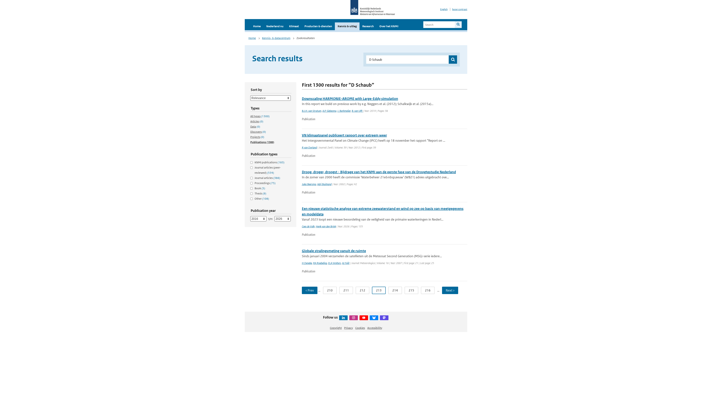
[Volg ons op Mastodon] (384, 318)
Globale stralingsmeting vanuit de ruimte (334, 251)
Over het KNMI (388, 26)
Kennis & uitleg (347, 26)
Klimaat (294, 26)
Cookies (360, 328)
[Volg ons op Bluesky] (374, 318)
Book (260, 188)
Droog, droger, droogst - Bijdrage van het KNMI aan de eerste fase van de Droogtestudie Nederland (379, 172)
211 (346, 290)
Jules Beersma (309, 184)
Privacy (348, 328)
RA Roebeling (320, 263)
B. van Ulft (357, 111)
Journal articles (267, 178)
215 (411, 290)
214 (395, 290)
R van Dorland (309, 147)
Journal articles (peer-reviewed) (268, 170)
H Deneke (307, 263)
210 (330, 290)
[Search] (458, 24)
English (444, 9)
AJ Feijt (346, 263)
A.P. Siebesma (329, 111)
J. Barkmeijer (344, 111)
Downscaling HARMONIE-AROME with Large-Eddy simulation (350, 98)
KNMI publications (269, 162)
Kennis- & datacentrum (276, 38)
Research (368, 26)
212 (362, 290)
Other (262, 198)
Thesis (260, 193)
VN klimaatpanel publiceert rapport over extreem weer (344, 135)
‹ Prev (310, 290)
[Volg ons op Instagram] (354, 318)
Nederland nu (275, 26)
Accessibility (374, 328)
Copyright (336, 328)
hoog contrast (459, 9)
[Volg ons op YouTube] (364, 318)
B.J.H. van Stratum (311, 111)
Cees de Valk (308, 226)
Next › (450, 290)
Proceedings (265, 183)
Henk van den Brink (326, 226)
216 (428, 290)
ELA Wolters (334, 263)
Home (257, 26)
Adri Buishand (324, 184)
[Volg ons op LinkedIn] (343, 318)
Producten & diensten (318, 26)
